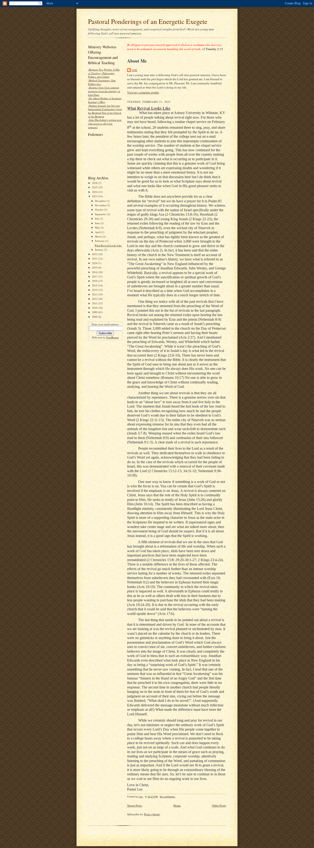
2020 (95, 263)
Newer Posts (134, 805)
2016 (95, 281)
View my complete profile (143, 92)
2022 (95, 254)
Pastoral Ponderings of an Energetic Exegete (147, 21)
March (99, 236)
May (97, 227)
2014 (95, 289)
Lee (134, 70)
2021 (95, 258)
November (101, 205)
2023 (95, 196)
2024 (95, 192)
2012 (95, 298)
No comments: (168, 796)
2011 (95, 303)
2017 (95, 276)
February (100, 241)
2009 (95, 312)
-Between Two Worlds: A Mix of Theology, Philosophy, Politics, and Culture (104, 73)
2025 (95, 187)
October (99, 209)
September (101, 214)
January (99, 249)
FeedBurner (112, 337)
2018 (95, 272)
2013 (95, 294)
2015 (95, 285)
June (97, 223)
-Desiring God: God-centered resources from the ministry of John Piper (104, 91)
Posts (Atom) (152, 814)
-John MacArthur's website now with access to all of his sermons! (105, 123)
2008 (95, 316)
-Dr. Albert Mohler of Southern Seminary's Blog (104, 100)
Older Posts (219, 805)
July (97, 218)
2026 (95, 183)
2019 (95, 267)
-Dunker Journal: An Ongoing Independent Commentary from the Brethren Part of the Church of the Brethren (105, 111)
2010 (95, 307)
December (100, 201)
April (98, 232)
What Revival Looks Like (108, 245)
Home (177, 805)
